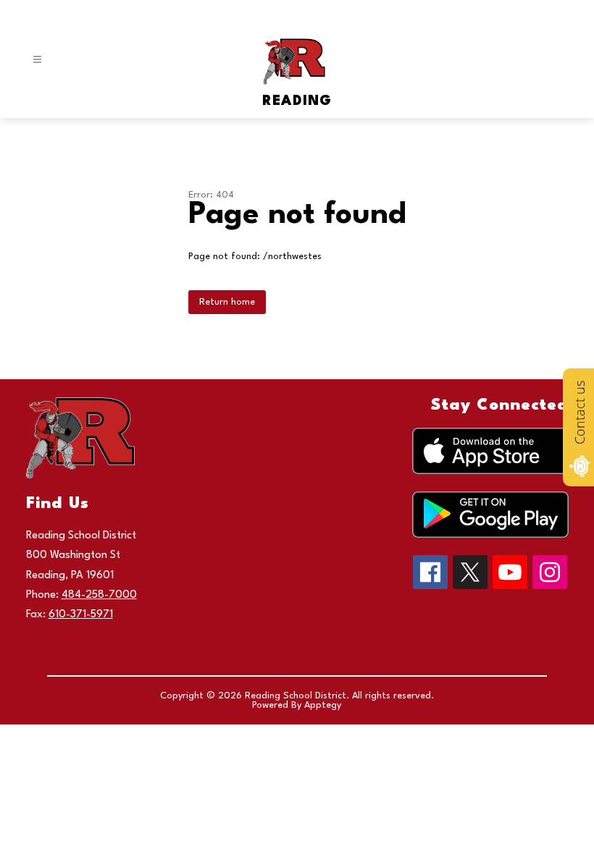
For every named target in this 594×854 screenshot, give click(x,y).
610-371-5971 (81, 614)
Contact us (579, 412)
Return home (227, 302)
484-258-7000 (99, 595)
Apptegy (322, 705)
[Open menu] (37, 59)
